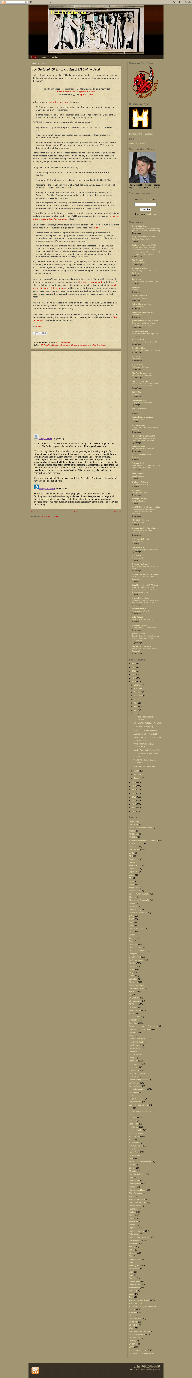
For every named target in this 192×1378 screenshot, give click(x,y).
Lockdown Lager (138, 476)
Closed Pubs (137, 365)
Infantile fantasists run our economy (145, 281)
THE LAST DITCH (139, 296)
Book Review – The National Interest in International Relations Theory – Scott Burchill (145, 638)
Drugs (131, 973)
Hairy (131, 1036)
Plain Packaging (135, 1193)
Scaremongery (135, 1240)
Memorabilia (134, 1143)
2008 (134, 811)
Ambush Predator (139, 268)
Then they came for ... (137, 1303)
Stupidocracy (134, 1288)
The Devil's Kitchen (140, 520)
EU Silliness (134, 1004)
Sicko (131, 1256)
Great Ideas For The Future (140, 1029)
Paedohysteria (135, 1184)
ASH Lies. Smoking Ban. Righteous (143, 840)
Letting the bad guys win (139, 1105)
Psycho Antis (134, 1209)
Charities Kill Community (139, 900)
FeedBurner (151, 214)
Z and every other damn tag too (141, 1353)
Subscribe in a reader (138, 144)
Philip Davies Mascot (137, 1190)
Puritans (132, 1212)
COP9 (131, 925)
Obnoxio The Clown (140, 564)
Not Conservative (138, 419)
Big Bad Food (134, 866)
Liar (130, 1108)
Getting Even (134, 1020)
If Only (131, 1058)
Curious (132, 938)
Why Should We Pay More (139, 1331)
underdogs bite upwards (142, 312)
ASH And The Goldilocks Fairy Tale (148, 723)
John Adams (137, 617)
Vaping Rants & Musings (142, 417)
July (136, 703)
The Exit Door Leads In (141, 646)
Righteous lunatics (136, 1231)
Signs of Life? (134, 1259)
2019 (134, 675)
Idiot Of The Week (136, 1055)
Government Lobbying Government (143, 1026)
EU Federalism (135, 1001)
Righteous (133, 1228)
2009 (134, 808)
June (136, 707)
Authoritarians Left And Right (145, 734)
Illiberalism (75, 345)
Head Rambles (138, 348)
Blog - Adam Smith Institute (143, 237)
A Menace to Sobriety (141, 539)
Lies (130, 1114)
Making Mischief (135, 1130)
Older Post (117, 512)
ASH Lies (133, 837)
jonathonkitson (138, 634)
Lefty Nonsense (135, 1102)
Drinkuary (133, 966)
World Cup (133, 1344)
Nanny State (134, 1152)
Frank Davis (137, 392)
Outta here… (137, 457)
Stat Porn (132, 1278)
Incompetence (85, 345)
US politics (133, 1322)
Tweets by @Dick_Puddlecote (141, 134)
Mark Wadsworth (139, 409)
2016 (134, 783)
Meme (131, 1140)
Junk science (134, 1083)
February (138, 774)
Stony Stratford (135, 1284)
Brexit (131, 881)
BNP (131, 878)
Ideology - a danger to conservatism (145, 550)
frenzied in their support (90, 282)
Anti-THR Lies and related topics (146, 507)
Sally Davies (134, 1234)
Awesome (133, 847)
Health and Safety (136, 1042)
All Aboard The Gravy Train (144, 766)
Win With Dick (134, 1338)
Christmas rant (137, 541)
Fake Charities (135, 1010)
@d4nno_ (39, 326)
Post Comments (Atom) (49, 516)
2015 (134, 786)
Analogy (132, 831)
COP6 (131, 916)
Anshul (157, 1369)
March (136, 771)
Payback (132, 1187)
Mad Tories (133, 1127)
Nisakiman (136, 556)
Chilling (132, 903)
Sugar (131, 1294)
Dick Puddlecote (68, 12)
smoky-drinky (134, 1269)
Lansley (132, 1095)
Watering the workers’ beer (142, 375)
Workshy (132, 1341)
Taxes (131, 1297)
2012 (134, 797)
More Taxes (133, 1149)
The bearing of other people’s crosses (146, 350)
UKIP (131, 1316)
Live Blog (133, 1121)
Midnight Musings (139, 499)
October (137, 692)
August (137, 699)
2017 (134, 682)
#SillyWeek (133, 825)
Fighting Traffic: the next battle (143, 619)
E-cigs (131, 976)
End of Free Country (137, 985)
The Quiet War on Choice (141, 239)
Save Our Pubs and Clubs (139, 1237)
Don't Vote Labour (136, 960)
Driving (132, 969)
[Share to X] (39, 333)
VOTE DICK (134, 1325)
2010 (134, 804)
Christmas (133, 906)
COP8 (131, 922)
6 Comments (65, 342)
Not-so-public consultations (140, 1162)
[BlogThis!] (36, 333)
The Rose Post (138, 547)
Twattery (135, 290)
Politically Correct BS (137, 1203)
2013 (134, 793)
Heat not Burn (134, 1048)
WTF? (131, 1347)
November (138, 688)
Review (132, 1225)
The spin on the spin (139, 493)
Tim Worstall (137, 260)
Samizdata (136, 279)
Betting (132, 862)
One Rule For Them (137, 1174)
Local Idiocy (134, 1124)
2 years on (136, 411)
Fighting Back (134, 1017)
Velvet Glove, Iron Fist (141, 304)
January (137, 778)
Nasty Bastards (135, 1155)
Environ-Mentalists (136, 988)
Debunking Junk (135, 947)
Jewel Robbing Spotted (138, 1080)
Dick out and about (136, 951)
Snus (131, 1272)
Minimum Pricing (136, 1146)
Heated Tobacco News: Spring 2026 (145, 342)
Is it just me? (134, 1070)
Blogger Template (146, 1369)
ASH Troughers (45, 345)
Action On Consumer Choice (140, 828)
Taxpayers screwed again (139, 1300)
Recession (133, 1221)
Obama (132, 1165)
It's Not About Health (98, 345)
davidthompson (138, 446)
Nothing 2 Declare (139, 625)
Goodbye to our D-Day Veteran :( (144, 628)
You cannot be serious (138, 1350)
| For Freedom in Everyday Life (145, 321)
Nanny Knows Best (140, 331)
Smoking (132, 1262)
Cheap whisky (137, 315)
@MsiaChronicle (87, 91)
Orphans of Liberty (140, 482)
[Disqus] (76, 391)
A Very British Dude (140, 598)
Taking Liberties (139, 400)
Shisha (132, 1250)
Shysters (132, 1253)
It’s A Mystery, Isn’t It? (140, 484)
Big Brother (133, 869)
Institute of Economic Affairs (144, 245)
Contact (55, 57)
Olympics (132, 1171)
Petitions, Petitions (138, 501)
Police (131, 1196)
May (136, 710)
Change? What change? (139, 894)
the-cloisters (155, 1368)
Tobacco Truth (138, 463)
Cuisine (132, 935)
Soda (131, 1275)
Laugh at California (137, 1099)
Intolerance (133, 1067)
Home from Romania (139, 298)
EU (130, 995)
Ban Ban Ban (134, 850)
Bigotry (132, 875)
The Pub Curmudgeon (141, 373)
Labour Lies (134, 1092)
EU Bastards (134, 998)
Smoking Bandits (138, 558)
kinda (95, 228)
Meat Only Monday (136, 1133)
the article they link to (59, 102)
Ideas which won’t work (140, 611)
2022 (134, 667)
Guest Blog (133, 1032)
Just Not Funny (135, 1086)
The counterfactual (140, 381)
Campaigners (134, 891)
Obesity (132, 1168)
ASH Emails (134, 834)
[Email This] (34, 333)
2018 (134, 678)
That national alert (138, 306)
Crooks (132, 932)
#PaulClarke (134, 821)
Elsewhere (56, 345)
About (44, 57)
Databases (133, 944)
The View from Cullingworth (143, 436)
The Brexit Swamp (139, 533)
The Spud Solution (138, 262)
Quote (131, 1218)
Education (133, 979)
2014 (134, 790)
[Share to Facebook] (42, 333)
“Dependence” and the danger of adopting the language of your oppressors (144, 512)
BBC (131, 856)
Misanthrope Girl (139, 609)
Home (33, 57)
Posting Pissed (135, 1206)
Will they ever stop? (137, 1334)
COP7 (131, 919)
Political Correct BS (137, 1199)
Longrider (136, 287)
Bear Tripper (134, 859)
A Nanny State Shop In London (146, 730)
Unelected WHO (135, 1319)
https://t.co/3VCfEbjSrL (68, 91)
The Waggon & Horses (140, 367)
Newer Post (35, 512)
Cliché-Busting (135, 910)
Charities (132, 897)
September (138, 696)
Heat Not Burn (138, 340)
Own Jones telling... (139, 522)
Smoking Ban (134, 1266)
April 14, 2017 (86, 94)
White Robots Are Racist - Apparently (145, 334)
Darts (131, 941)
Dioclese (136, 356)
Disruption (133, 954)
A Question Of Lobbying (143, 727)
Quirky (131, 1215)
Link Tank (133, 1118)
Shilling (132, 1247)
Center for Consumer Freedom (145, 574)
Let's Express (138, 474)
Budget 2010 (134, 888)
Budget (132, 884)
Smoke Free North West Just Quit (147, 750)
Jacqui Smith (134, 1077)
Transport (133, 1312)
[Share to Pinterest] (45, 333)
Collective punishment (138, 913)
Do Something (135, 957)
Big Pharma (134, 872)
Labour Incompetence (138, 1089)
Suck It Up (133, 1291)
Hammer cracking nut (137, 1039)
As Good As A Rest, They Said (143, 449)
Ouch (131, 1177)
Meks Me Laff (134, 1136)
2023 (134, 664)
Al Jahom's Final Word (141, 455)
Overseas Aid (134, 1181)
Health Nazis (65, 345)
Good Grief (133, 1023)
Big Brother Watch (140, 226)
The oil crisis (136, 359)
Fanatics (132, 1014)
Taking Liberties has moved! (142, 403)
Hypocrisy (133, 1051)
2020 (134, 671)
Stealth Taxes (134, 1281)
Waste (131, 1328)
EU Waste (133, 1007)
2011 (134, 801)
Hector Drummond (140, 425)
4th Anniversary (138, 394)
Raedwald (136, 490)
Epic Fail (132, 992)
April (136, 714)
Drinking (132, 963)
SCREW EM (134, 1244)
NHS (131, 1158)
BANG (131, 853)
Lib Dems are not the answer (140, 1111)
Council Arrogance (136, 929)
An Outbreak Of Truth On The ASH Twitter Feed (66, 69)
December (138, 685)
